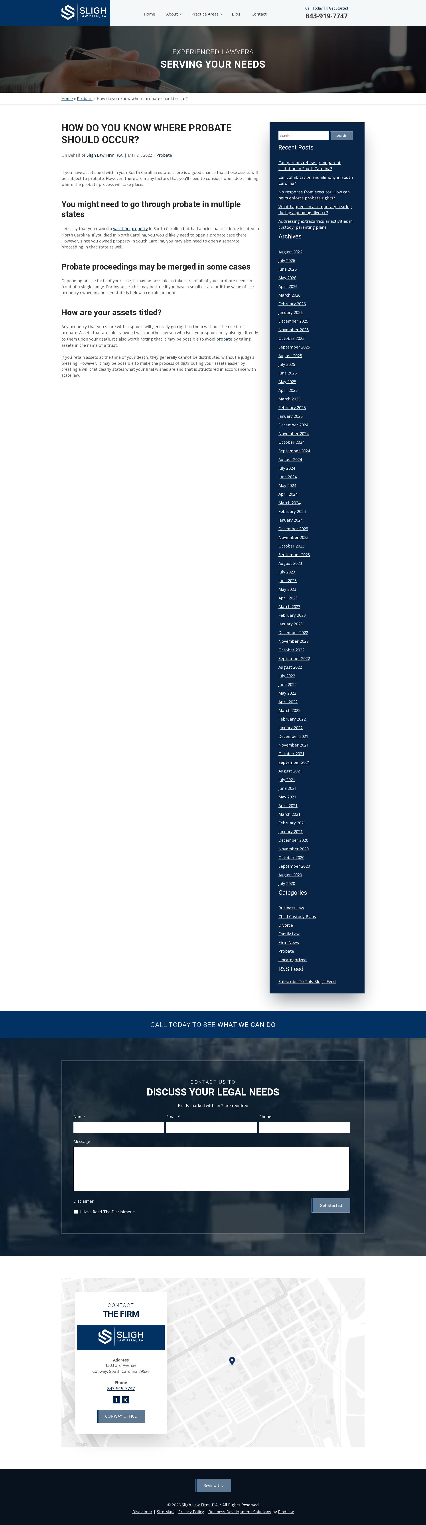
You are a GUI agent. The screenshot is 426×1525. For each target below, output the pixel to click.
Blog (236, 14)
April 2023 (288, 598)
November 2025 (293, 329)
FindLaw (286, 1511)
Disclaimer (83, 1201)
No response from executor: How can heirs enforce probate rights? (314, 195)
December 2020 (293, 840)
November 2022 (293, 641)
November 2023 (293, 537)
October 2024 (291, 442)
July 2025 (286, 364)
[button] (421, 1492)
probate (224, 339)
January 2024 (290, 520)
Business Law (291, 907)
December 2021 (293, 736)
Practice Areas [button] (205, 14)
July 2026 (286, 260)
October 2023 (291, 546)
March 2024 (289, 502)
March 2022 (289, 710)
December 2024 (293, 425)
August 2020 (290, 874)
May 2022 (287, 693)
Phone (265, 1116)
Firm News (288, 942)
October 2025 (291, 338)
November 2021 (293, 745)
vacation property (130, 228)
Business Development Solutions (239, 1511)
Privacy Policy (191, 1511)
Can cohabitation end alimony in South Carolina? (315, 180)
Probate (164, 155)
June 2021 (287, 788)
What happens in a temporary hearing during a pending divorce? (315, 209)
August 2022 (290, 667)
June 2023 (287, 580)
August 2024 (290, 459)
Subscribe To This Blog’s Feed (307, 981)
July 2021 (286, 779)
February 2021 (292, 823)
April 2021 (288, 805)
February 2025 (292, 407)
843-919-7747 (327, 15)
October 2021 (291, 753)
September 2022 (294, 658)
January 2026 (290, 312)
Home (149, 14)
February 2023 (292, 615)
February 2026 (292, 303)
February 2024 (292, 511)
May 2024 (287, 485)
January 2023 (290, 624)
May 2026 (287, 277)
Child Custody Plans (297, 916)
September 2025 (294, 347)
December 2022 (293, 632)
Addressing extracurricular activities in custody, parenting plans (315, 224)
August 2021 (290, 771)
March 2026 (289, 295)
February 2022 (292, 719)
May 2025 (287, 381)
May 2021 (287, 797)
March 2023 (289, 606)
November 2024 (293, 433)
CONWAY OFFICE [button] (121, 1416)
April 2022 (288, 701)
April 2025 (288, 390)
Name (79, 1116)
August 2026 (290, 251)
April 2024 (288, 494)
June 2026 (287, 269)
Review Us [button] (213, 1485)
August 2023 (290, 563)
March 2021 (289, 814)
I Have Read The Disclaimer (107, 1212)
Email (173, 1116)
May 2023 (287, 589)
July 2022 (286, 675)
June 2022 (287, 684)
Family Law (289, 933)
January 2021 (290, 831)
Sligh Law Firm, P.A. (105, 155)
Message (81, 1141)
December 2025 (293, 321)
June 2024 (287, 476)
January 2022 (290, 727)
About (172, 14)
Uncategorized (292, 959)
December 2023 (293, 528)
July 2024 (286, 468)
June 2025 (287, 373)
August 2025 (290, 355)
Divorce (285, 925)
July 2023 (286, 572)
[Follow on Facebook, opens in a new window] (116, 1399)
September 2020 (294, 866)
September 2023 (294, 554)
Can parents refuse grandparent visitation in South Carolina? (309, 165)
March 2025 (289, 399)
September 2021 (294, 762)
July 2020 (286, 883)
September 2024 (294, 450)
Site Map (165, 1511)
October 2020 (291, 857)
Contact (259, 14)
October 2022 (291, 649)
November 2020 (293, 848)
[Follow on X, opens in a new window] (125, 1399)
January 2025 (290, 416)
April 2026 (288, 286)
